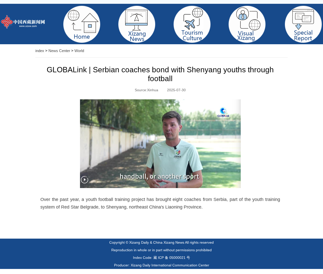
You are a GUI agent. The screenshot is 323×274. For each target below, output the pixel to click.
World (79, 51)
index (39, 51)
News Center (59, 51)
